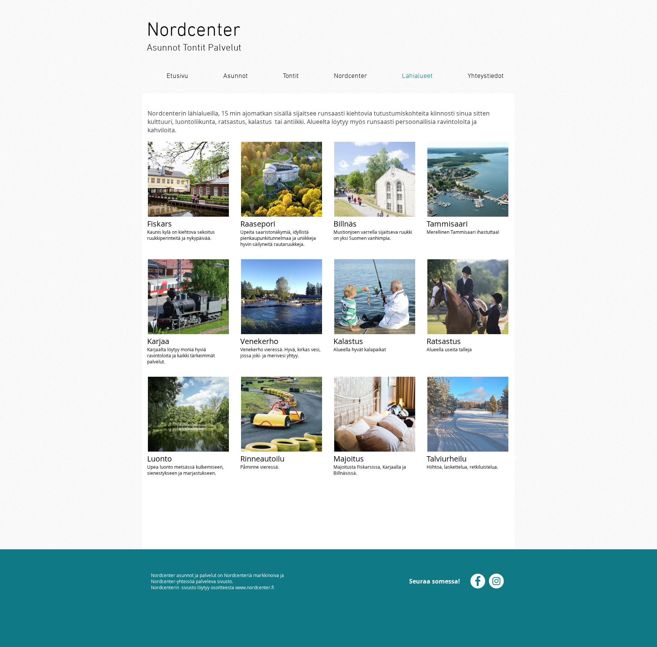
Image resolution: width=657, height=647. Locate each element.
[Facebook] (477, 581)
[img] (188, 311)
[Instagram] (496, 581)
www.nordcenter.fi (254, 587)
